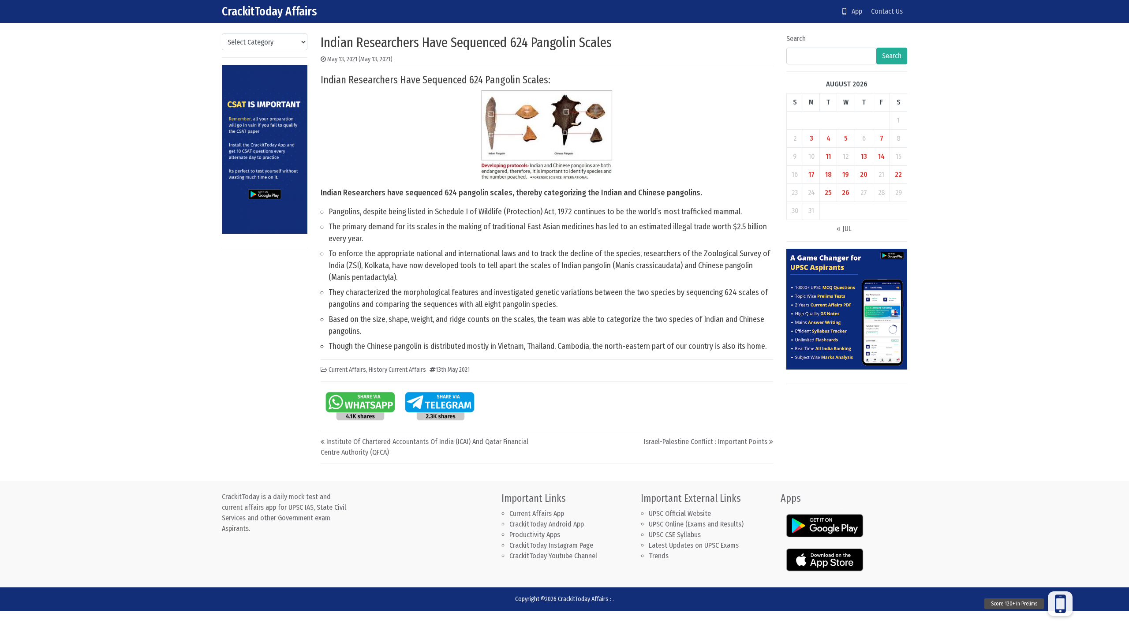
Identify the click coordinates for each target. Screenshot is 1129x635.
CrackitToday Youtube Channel (553, 556)
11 (828, 156)
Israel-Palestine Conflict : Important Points (705, 441)
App (854, 11)
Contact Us (887, 11)
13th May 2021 (453, 370)
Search (796, 38)
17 (811, 174)
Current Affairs (347, 370)
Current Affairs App (536, 513)
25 (828, 192)
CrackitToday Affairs (269, 11)
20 (863, 174)
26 (845, 192)
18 (828, 174)
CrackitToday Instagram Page (551, 545)
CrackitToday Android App (546, 524)
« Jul (844, 228)
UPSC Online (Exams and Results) (696, 524)
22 (898, 174)
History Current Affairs (397, 370)
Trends (659, 556)
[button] (1060, 603)
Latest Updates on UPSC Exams (694, 545)
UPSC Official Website (680, 513)
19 (845, 174)
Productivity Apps (534, 534)
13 (864, 156)
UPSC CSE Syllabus (676, 534)
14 (881, 156)
